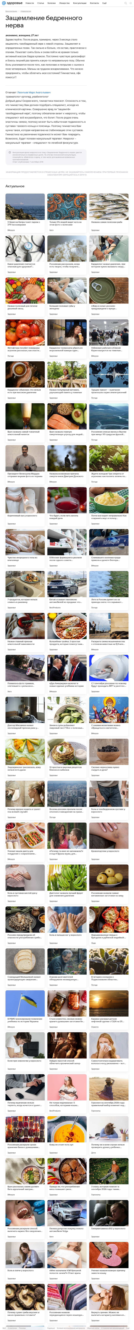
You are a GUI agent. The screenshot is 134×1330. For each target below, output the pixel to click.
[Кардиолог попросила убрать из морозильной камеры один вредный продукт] (67, 339)
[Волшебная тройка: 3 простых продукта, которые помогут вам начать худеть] (67, 632)
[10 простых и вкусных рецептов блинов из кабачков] (67, 758)
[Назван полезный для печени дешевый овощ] (25, 297)
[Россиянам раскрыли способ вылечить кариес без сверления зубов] (25, 1219)
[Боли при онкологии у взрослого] (25, 1052)
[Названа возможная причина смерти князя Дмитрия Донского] (67, 464)
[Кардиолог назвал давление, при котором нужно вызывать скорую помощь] (109, 255)
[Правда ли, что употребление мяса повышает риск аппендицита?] (67, 1177)
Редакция (51, 1328)
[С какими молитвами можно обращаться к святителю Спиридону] (109, 716)
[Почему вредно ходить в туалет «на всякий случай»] (25, 800)
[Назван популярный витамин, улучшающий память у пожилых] (67, 381)
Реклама (22, 1328)
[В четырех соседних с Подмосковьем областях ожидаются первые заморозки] (109, 968)
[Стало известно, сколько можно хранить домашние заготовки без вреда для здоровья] (67, 1010)
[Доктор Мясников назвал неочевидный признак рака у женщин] (25, 716)
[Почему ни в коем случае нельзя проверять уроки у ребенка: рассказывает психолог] (109, 1135)
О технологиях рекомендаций (112, 1328)
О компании (12, 1328)
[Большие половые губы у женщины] (67, 297)
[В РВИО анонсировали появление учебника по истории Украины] (25, 1010)
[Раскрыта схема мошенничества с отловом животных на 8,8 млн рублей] (109, 632)
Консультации (11, 11)
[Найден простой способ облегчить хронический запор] (67, 1052)
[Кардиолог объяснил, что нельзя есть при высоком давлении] (25, 381)
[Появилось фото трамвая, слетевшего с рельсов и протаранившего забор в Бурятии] (25, 674)
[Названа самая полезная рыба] (109, 213)
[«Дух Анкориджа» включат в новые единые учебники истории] (67, 674)
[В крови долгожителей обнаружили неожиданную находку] (67, 968)
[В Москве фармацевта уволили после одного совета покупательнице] (67, 548)
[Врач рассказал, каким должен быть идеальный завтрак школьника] (25, 1177)
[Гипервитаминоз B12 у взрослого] (109, 1219)
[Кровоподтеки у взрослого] (109, 842)
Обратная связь (93, 1328)
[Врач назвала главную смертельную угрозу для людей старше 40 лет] (67, 423)
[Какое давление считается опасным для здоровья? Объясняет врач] (25, 255)
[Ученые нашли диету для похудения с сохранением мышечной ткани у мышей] (25, 842)
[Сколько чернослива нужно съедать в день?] (109, 758)
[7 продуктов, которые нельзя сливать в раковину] (25, 590)
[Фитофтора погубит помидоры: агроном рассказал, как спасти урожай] (25, 339)
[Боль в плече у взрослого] (25, 1261)
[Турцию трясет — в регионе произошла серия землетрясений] (109, 381)
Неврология (26, 11)
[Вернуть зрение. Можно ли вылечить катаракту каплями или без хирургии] (109, 1303)
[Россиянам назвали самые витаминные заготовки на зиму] (109, 884)
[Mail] (4, 3)
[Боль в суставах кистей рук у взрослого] (25, 884)
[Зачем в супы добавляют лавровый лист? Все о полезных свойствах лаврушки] (67, 716)
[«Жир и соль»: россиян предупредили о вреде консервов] (109, 297)
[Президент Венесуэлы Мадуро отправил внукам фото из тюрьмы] (25, 464)
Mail (4, 1328)
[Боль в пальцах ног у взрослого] (67, 926)
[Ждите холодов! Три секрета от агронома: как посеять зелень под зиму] (109, 464)
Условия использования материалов (71, 1328)
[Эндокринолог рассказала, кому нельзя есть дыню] (25, 758)
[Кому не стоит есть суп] (67, 1135)
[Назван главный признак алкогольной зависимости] (25, 632)
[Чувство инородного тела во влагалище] (25, 548)
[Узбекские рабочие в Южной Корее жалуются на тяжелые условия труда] (109, 339)
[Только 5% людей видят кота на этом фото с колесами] (67, 213)
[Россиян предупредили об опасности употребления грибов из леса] (25, 926)
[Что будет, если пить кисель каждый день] (67, 506)
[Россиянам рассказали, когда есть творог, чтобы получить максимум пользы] (67, 255)
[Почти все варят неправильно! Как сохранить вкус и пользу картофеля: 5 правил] (109, 506)
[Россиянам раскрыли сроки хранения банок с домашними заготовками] (25, 1135)
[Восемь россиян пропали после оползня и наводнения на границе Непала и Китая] (67, 800)
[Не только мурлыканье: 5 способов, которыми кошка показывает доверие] (67, 1094)
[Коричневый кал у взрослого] (25, 506)
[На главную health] (14, 3)
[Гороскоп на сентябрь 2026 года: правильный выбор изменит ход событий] (109, 1094)
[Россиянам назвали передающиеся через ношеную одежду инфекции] (67, 1303)
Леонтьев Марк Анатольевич (34, 92)
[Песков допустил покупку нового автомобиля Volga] (67, 1219)
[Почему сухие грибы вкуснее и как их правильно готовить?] (25, 1303)
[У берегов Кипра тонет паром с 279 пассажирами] (25, 213)
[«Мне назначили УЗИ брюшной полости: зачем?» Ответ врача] (67, 1261)
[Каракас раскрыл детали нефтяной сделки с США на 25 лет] (109, 1010)
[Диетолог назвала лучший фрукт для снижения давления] (67, 884)
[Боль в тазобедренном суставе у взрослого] (109, 800)
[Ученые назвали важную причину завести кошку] (109, 1261)
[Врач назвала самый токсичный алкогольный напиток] (25, 423)
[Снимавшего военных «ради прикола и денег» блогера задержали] (109, 548)
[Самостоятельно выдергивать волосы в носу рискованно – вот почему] (109, 1052)
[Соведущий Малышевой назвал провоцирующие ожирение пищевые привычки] (25, 968)
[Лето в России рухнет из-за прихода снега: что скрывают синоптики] (109, 590)
